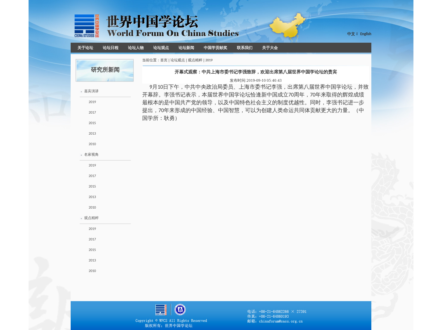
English (365, 34)
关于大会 (270, 47)
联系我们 (245, 47)
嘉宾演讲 (91, 91)
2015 (92, 123)
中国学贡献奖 (215, 47)
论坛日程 (110, 47)
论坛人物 (136, 47)
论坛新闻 (186, 47)
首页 (163, 60)
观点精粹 (91, 218)
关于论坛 (85, 47)
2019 (92, 102)
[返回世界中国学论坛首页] (155, 26)
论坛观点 (161, 47)
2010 (92, 144)
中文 (351, 34)
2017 (92, 113)
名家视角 (91, 155)
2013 (92, 134)
